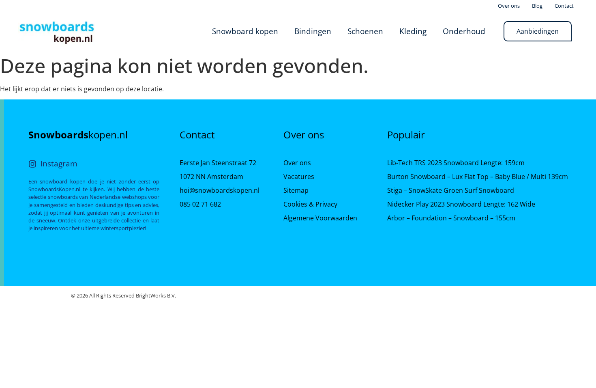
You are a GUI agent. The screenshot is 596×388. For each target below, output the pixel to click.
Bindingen (312, 31)
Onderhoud (464, 31)
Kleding (413, 31)
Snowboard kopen (245, 31)
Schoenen (365, 31)
